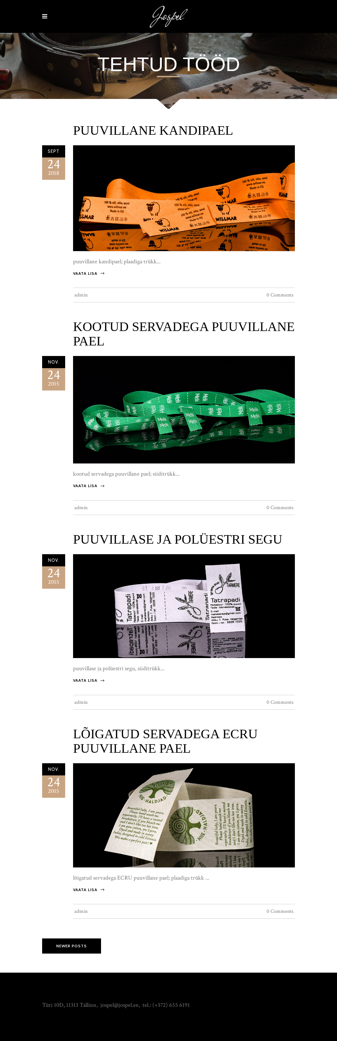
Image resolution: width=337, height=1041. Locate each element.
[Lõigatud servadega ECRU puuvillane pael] (184, 814)
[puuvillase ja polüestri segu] (184, 605)
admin (81, 295)
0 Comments (280, 295)
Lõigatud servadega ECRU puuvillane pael (165, 741)
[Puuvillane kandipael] (184, 197)
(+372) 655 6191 (171, 1005)
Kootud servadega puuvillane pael (184, 333)
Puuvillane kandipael (153, 130)
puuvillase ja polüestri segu (177, 539)
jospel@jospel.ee (119, 1005)
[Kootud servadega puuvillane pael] (184, 409)
